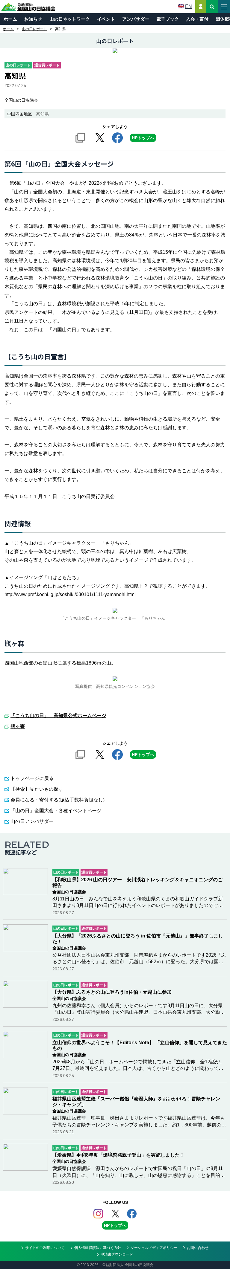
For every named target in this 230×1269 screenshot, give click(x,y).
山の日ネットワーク (69, 19)
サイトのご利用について (45, 1248)
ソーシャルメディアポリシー (154, 1248)
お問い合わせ (197, 1248)
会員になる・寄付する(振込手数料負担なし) (57, 799)
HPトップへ (143, 137)
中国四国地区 (19, 114)
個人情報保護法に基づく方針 (97, 1248)
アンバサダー (135, 19)
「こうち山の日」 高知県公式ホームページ (58, 715)
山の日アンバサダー (32, 821)
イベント (106, 19)
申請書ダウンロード (117, 1254)
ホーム (10, 19)
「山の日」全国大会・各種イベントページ (56, 810)
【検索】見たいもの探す (36, 789)
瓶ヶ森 (17, 726)
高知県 (42, 114)
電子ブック (167, 19)
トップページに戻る (32, 778)
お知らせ (33, 19)
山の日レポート (34, 29)
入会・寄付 (197, 19)
